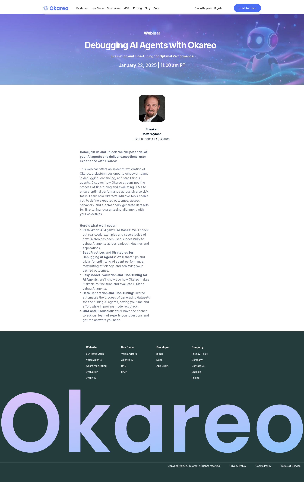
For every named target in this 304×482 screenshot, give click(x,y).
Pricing (137, 8)
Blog (147, 8)
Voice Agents (94, 359)
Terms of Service (290, 465)
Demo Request (204, 8)
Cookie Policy (263, 465)
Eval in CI (91, 377)
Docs (156, 8)
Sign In (218, 8)
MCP (126, 8)
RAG (123, 365)
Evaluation (92, 371)
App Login (162, 365)
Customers (114, 8)
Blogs (159, 353)
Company (197, 359)
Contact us (198, 365)
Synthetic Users (95, 353)
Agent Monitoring (96, 365)
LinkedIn (196, 371)
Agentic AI (127, 359)
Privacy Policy (200, 353)
